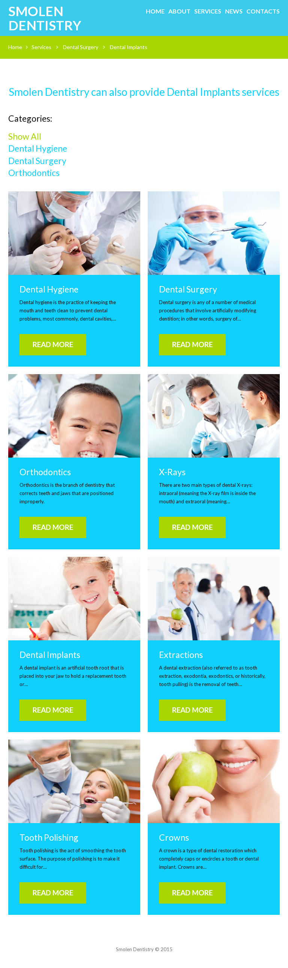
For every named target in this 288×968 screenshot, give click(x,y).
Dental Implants (50, 654)
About (179, 11)
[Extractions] (214, 598)
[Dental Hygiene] (74, 233)
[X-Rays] (214, 416)
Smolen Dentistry (44, 18)
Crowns (174, 837)
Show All (24, 136)
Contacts (263, 11)
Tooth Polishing (49, 837)
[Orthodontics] (74, 416)
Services (207, 11)
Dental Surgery (80, 47)
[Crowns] (214, 781)
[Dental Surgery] (214, 233)
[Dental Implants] (74, 598)
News (234, 11)
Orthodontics (34, 172)
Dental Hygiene (37, 148)
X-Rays (172, 472)
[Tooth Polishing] (74, 781)
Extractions (181, 654)
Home (155, 11)
